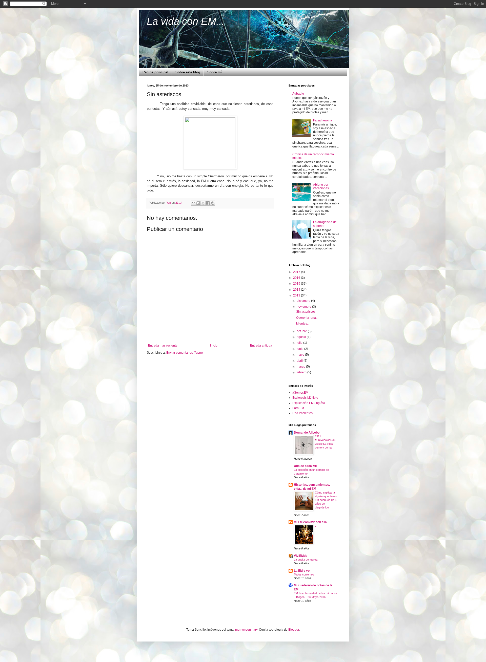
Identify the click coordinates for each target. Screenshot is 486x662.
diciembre (304, 301)
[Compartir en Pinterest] (212, 203)
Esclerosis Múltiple (305, 397)
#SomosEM (300, 392)
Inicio (213, 345)
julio (300, 343)
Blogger (293, 629)
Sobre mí (214, 72)
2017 (297, 272)
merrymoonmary (246, 629)
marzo (301, 366)
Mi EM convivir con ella (310, 522)
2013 (297, 295)
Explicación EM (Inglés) (308, 403)
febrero (302, 372)
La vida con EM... (186, 21)
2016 (297, 278)
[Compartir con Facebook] (207, 203)
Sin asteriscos (305, 311)
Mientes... (302, 323)
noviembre (304, 306)
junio (300, 349)
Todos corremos (304, 574)
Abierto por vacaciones (321, 186)
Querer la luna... (307, 317)
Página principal (155, 72)
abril (300, 360)
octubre (302, 331)
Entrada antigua (261, 345)
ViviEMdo (300, 556)
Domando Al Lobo (306, 432)
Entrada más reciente (162, 345)
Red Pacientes (302, 413)
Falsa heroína (322, 120)
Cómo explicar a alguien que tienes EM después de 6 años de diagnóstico (326, 500)
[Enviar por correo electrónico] (193, 203)
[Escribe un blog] (198, 203)
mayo (301, 354)
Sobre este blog (187, 72)
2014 (297, 289)
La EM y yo (302, 570)
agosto (302, 337)
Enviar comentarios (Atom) (184, 352)
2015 (297, 283)
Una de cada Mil (305, 466)
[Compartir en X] (203, 203)
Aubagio (298, 93)
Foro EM (298, 408)
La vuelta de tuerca (305, 559)
